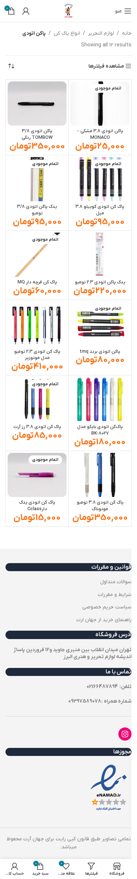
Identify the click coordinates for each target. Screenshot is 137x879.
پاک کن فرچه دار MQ (37, 282)
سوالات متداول (116, 581)
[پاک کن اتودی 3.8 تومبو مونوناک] (100, 475)
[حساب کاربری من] (26, 11)
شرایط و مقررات (115, 594)
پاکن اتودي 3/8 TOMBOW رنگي (37, 134)
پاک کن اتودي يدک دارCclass (37, 506)
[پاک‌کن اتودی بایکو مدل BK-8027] (100, 399)
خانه (127, 33)
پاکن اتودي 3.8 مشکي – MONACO (100, 134)
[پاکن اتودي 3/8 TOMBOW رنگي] (37, 103)
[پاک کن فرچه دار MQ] (37, 255)
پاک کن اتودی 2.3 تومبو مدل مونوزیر (37, 355)
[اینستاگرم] (125, 734)
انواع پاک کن (67, 33)
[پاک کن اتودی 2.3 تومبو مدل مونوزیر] (37, 324)
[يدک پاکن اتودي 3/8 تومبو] (37, 179)
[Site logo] (68, 10)
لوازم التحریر (101, 33)
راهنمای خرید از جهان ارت (104, 619)
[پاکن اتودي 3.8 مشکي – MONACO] (100, 103)
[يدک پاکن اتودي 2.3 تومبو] (100, 255)
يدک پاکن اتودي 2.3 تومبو (100, 282)
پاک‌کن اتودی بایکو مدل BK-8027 (100, 430)
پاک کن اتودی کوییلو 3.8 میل (100, 210)
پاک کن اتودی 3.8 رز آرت (37, 427)
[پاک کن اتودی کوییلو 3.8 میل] (100, 179)
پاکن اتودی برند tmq (100, 352)
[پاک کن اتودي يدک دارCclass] (37, 475)
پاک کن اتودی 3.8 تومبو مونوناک (100, 506)
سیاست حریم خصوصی (107, 607)
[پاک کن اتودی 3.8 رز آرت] (37, 399)
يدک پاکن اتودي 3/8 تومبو (37, 210)
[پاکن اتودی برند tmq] (100, 324)
